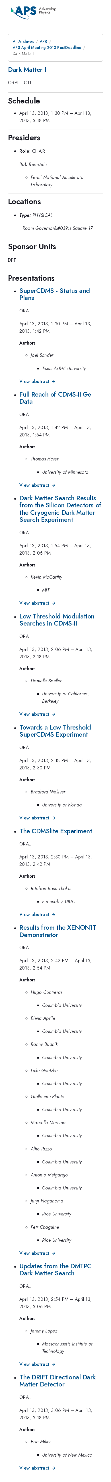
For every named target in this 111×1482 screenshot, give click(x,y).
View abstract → (37, 381)
